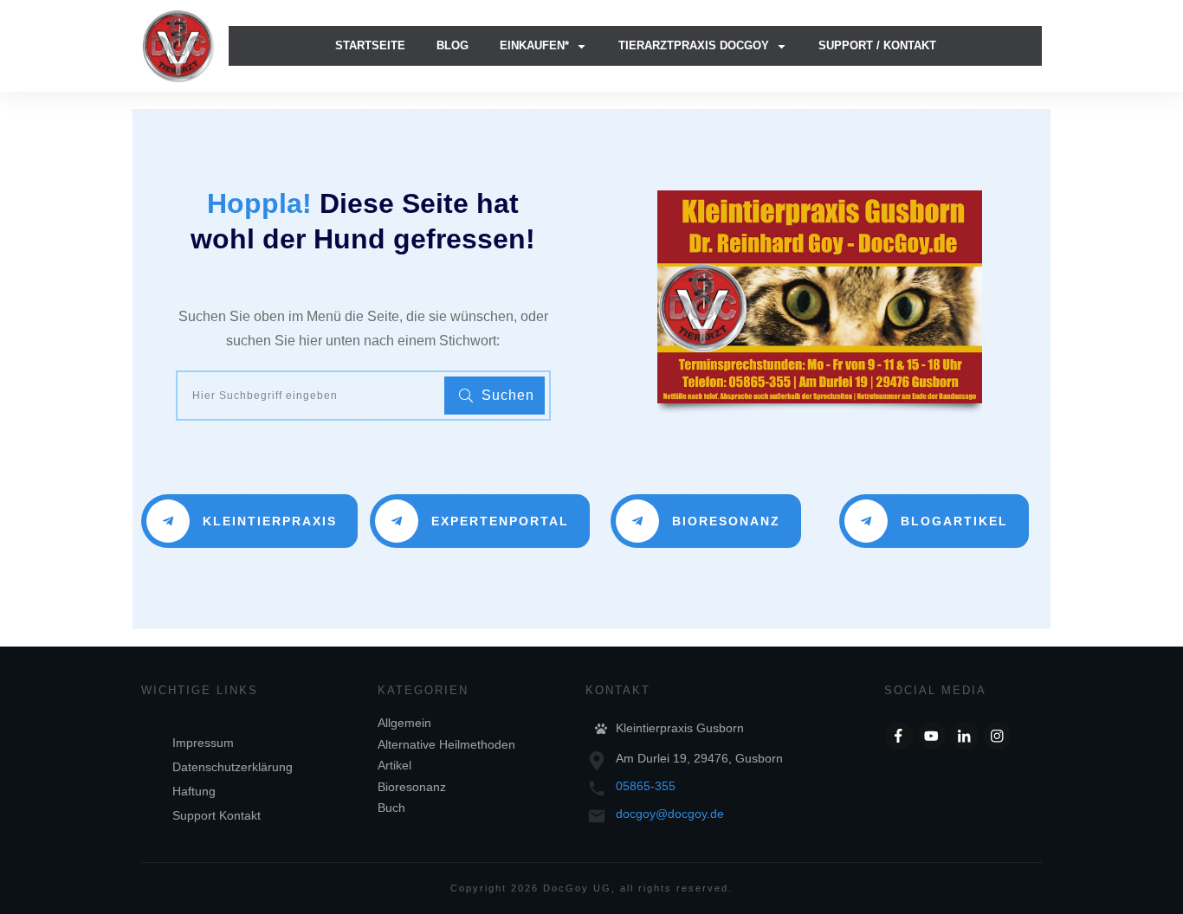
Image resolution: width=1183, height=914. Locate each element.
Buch (391, 807)
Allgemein (404, 723)
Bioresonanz (412, 787)
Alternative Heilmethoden (446, 744)
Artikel (394, 765)
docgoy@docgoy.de (670, 814)
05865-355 (646, 786)
